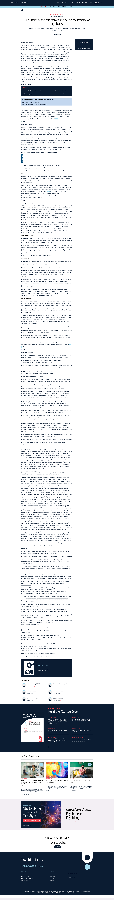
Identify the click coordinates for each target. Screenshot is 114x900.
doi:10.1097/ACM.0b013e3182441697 (30, 624)
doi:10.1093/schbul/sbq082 (60, 611)
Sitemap (74, 892)
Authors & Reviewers (81, 2)
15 (37, 429)
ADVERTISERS (24, 875)
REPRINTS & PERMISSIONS (27, 878)
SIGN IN (69, 871)
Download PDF (43, 6)
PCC (62, 2)
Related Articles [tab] (56, 34)
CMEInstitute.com (50, 99)
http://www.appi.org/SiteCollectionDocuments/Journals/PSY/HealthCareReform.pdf (46, 561)
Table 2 (49, 191)
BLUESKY (52, 882)
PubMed (26, 606)
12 (23, 346)
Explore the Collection (70, 821)
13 (69, 357)
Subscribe (96, 2)
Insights (67, 2)
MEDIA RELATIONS (25, 876)
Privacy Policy (26, 891)
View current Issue (54, 746)
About (72, 2)
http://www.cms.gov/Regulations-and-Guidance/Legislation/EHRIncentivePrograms (44, 637)
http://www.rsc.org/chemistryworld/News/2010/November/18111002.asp (40, 648)
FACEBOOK (52, 875)
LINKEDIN (52, 878)
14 (61, 407)
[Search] (101, 3)
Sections (70, 6)
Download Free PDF (84, 42)
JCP (58, 2)
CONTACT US (24, 880)
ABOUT (23, 873)
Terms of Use (32, 891)
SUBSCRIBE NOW (71, 877)
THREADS (52, 880)
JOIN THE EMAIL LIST (72, 873)
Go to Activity (42, 670)
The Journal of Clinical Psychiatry (30, 102)
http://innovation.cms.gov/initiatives (31, 644)
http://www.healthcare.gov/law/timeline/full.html (37, 568)
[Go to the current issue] (32, 741)
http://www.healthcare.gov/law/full (30, 553)
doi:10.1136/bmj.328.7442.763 (35, 606)
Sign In (90, 2)
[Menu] (12, 3)
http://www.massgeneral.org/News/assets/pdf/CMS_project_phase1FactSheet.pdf (43, 631)
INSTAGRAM (52, 876)
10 (28, 276)
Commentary (54, 16)
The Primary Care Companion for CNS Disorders (34, 104)
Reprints (64, 6)
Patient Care (90, 10)
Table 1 (56, 118)
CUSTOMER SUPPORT (26, 882)
